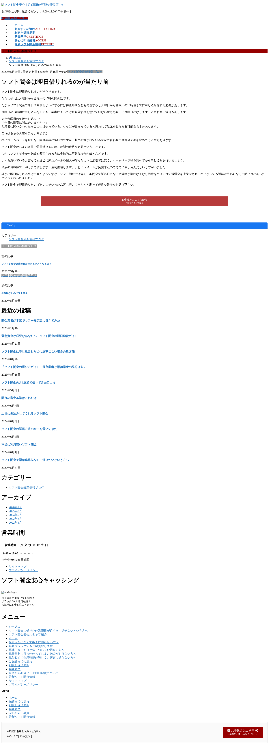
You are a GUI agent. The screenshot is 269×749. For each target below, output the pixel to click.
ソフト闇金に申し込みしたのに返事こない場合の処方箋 (38, 351)
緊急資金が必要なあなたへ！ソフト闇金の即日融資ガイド (39, 335)
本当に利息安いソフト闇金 (19, 444)
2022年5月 (15, 522)
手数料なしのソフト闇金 (14, 293)
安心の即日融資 (19, 713)
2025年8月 (15, 511)
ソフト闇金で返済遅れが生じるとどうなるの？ (26, 263)
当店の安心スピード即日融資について (34, 673)
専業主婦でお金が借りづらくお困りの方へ (36, 649)
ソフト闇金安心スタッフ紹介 (28, 634)
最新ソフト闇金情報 (22, 676)
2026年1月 (15, 507)
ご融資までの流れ (20, 661)
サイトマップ (17, 566)
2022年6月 (15, 518)
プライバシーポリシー (23, 570)
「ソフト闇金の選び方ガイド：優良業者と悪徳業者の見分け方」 (43, 366)
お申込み (14, 626)
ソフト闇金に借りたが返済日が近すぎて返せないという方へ (48, 630)
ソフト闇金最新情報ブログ (84, 71)
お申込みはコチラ (16, 18)
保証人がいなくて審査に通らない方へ (34, 642)
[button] (134, 201)
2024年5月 (15, 514)
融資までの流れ (19, 701)
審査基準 (14, 669)
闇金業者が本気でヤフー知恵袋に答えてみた (30, 320)
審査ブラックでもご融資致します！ (32, 646)
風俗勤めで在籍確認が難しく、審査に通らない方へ (42, 657)
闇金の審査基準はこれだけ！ (20, 397)
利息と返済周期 (19, 665)
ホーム (13, 638)
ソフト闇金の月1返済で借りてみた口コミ (28, 382)
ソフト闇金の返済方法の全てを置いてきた (29, 428)
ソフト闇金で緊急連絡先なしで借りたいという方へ (35, 459)
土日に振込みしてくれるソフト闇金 (24, 413)
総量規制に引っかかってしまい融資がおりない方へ (42, 653)
